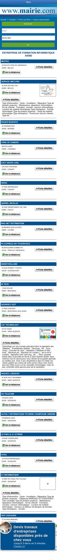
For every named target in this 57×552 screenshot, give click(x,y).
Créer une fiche (24, 20)
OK (28, 45)
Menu (28, 2)
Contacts (12, 20)
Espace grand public (41, 20)
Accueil (3, 20)
